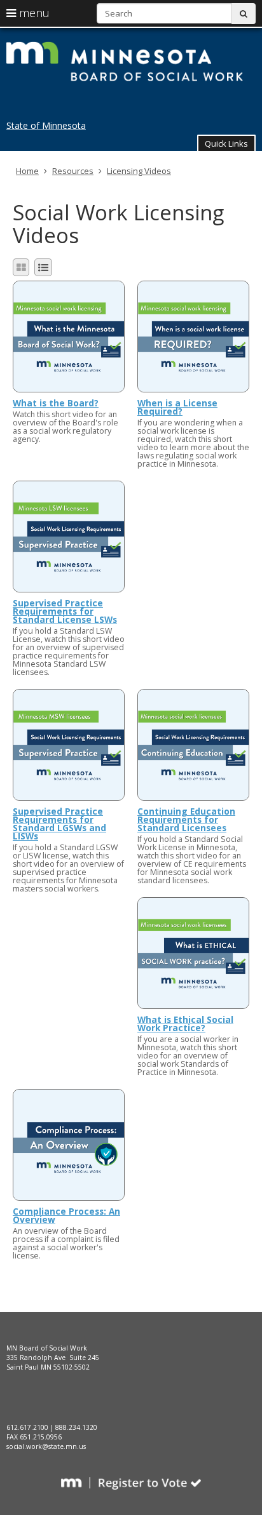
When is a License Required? (177, 407)
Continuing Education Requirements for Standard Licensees (186, 819)
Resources (72, 171)
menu (33, 12)
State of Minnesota (46, 125)
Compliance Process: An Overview (66, 1215)
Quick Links (226, 143)
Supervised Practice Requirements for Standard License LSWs (65, 611)
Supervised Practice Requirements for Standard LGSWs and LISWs (59, 823)
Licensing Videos (139, 171)
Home (27, 171)
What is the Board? (56, 403)
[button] (226, 143)
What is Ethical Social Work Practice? (185, 1023)
